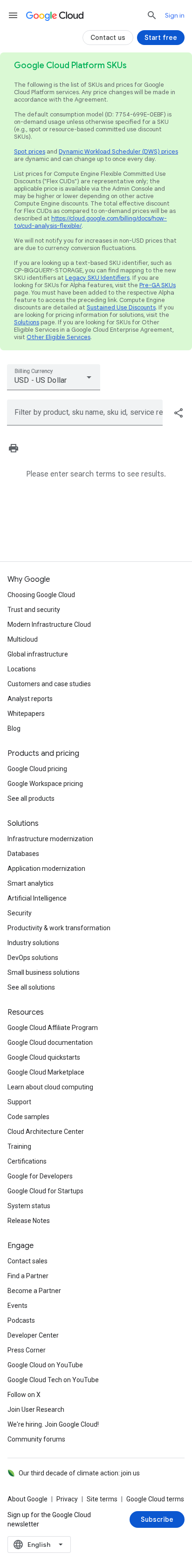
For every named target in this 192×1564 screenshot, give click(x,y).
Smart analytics (30, 883)
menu (13, 15)
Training (19, 1146)
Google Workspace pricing (45, 783)
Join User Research (35, 1409)
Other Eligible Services (58, 337)
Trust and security (33, 609)
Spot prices (29, 151)
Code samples (28, 1116)
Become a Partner (34, 1290)
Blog (14, 728)
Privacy (67, 1499)
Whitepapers (26, 713)
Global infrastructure (37, 654)
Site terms (102, 1499)
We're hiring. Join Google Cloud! (53, 1424)
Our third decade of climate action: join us (79, 1473)
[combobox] (53, 377)
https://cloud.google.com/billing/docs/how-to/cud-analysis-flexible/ (90, 222)
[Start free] (161, 37)
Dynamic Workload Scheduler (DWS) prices (118, 151)
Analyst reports (30, 698)
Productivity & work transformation (58, 928)
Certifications (27, 1161)
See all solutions (31, 987)
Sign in (175, 15)
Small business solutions (43, 972)
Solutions (26, 322)
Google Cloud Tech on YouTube (53, 1380)
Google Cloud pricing (37, 768)
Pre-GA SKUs (157, 285)
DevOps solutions (32, 957)
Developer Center (33, 1335)
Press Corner (26, 1350)
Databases (23, 853)
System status (28, 1206)
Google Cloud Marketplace (45, 1072)
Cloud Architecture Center (45, 1131)
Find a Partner (27, 1276)
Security (19, 913)
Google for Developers (40, 1176)
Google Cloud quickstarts (43, 1057)
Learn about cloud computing (50, 1087)
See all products (31, 798)
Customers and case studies (49, 684)
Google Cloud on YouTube (45, 1365)
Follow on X (24, 1394)
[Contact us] (108, 37)
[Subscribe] (157, 1519)
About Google (27, 1499)
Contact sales (27, 1261)
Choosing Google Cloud (41, 595)
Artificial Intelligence (37, 898)
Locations (21, 669)
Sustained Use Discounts (121, 307)
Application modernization (46, 868)
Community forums (36, 1439)
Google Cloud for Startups (45, 1191)
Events (17, 1305)
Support (19, 1102)
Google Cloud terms (155, 1499)
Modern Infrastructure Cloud (49, 624)
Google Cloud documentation (50, 1042)
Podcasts (21, 1320)
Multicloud (22, 639)
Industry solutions (33, 942)
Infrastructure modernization (50, 839)
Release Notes (28, 1220)
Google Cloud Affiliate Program (52, 1027)
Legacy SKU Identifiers (97, 278)
